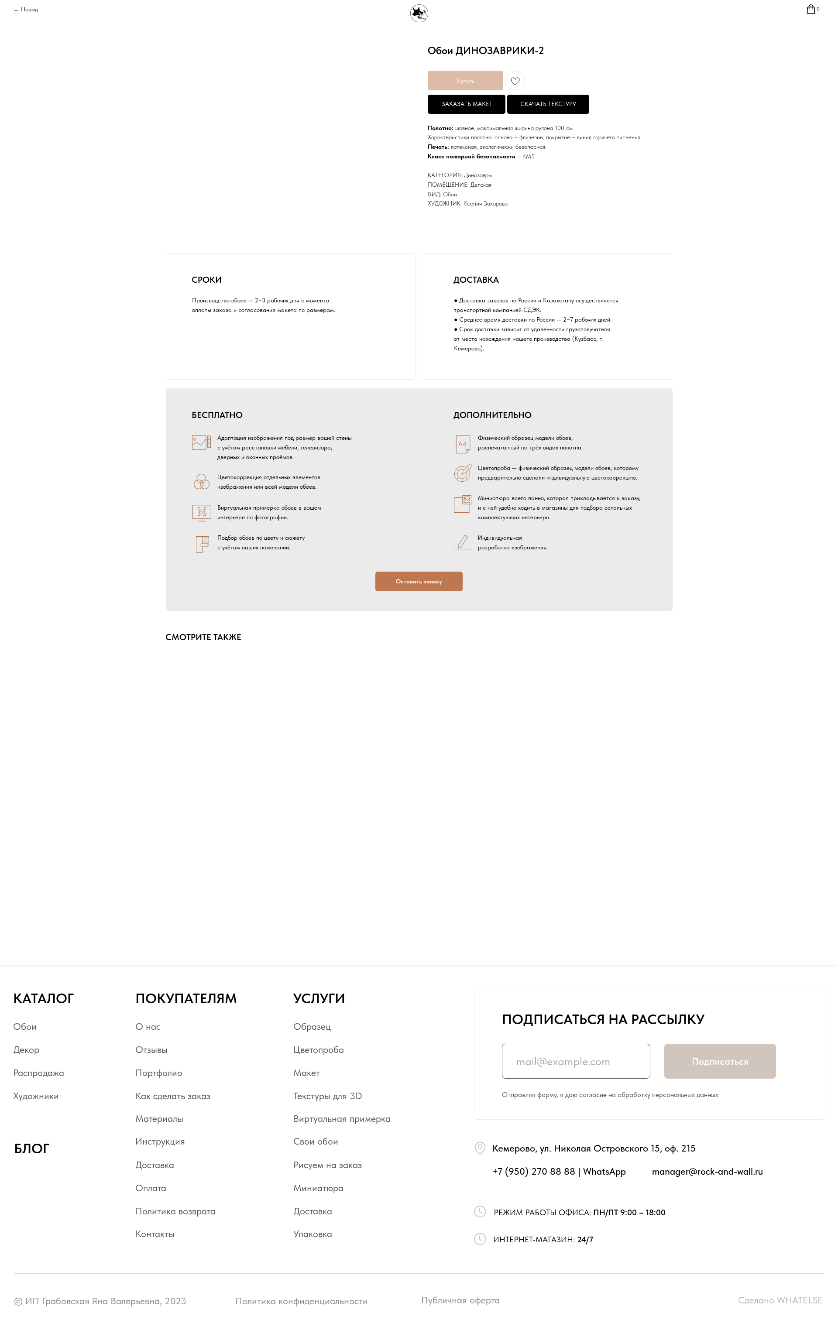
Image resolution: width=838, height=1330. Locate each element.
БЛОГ (31, 1148)
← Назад (25, 9)
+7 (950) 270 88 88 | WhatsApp (559, 1171)
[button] (419, 581)
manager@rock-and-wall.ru (707, 1171)
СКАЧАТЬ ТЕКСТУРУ (548, 103)
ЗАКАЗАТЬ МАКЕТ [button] (467, 103)
